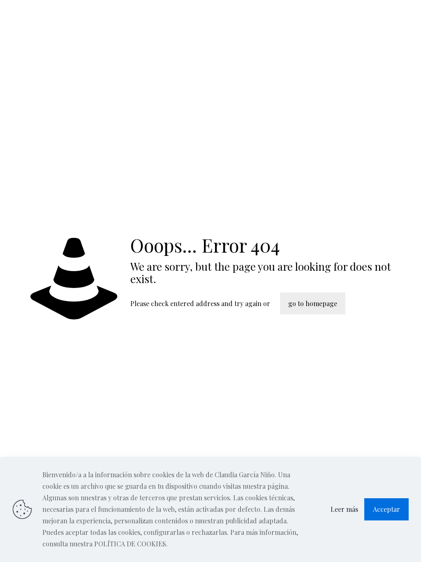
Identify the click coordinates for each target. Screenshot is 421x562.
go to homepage (312, 303)
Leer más (344, 509)
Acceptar (386, 509)
